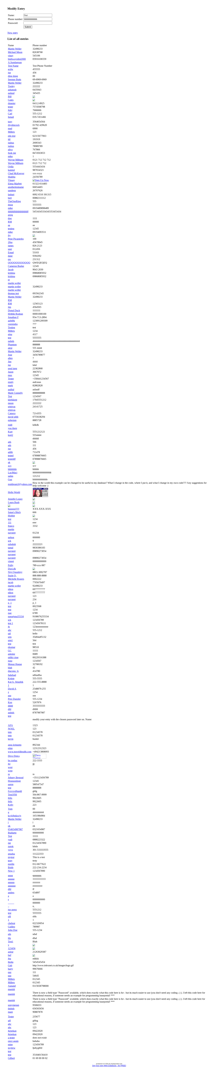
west (10, 767)
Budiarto (12, 832)
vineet (11, 561)
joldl (10, 425)
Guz (10, 479)
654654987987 (15, 829)
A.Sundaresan (15, 62)
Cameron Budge (16, 266)
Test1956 (12, 794)
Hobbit (11, 515)
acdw (10, 69)
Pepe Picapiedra (16, 238)
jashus (11, 142)
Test (10, 396)
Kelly (10, 804)
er (9, 279)
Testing (11, 327)
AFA (10, 725)
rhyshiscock (14, 125)
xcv (9, 465)
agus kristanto (14, 745)
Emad (11, 252)
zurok (11, 846)
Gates (11, 100)
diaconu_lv (13, 671)
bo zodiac (12, 760)
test (9, 337)
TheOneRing (14, 201)
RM (10, 221)
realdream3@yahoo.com (20, 484)
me (9, 843)
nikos (10, 589)
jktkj (10, 110)
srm (9, 637)
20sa (10, 242)
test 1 (10, 623)
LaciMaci (12, 472)
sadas (10, 476)
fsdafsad (12, 675)
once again (13, 1041)
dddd (10, 705)
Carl (10, 113)
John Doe (12, 930)
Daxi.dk (12, 568)
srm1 (10, 640)
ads (9, 442)
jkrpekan (12, 1031)
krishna (11, 273)
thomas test (13, 293)
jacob (10, 582)
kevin (10, 739)
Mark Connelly (15, 393)
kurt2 (10, 435)
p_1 (10, 602)
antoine (11, 654)
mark (10, 385)
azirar (10, 951)
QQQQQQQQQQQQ (19, 262)
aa (9, 225)
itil (9, 139)
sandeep (12, 190)
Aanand (12, 986)
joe (9, 72)
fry (9, 235)
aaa (9, 695)
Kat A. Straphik (15, 682)
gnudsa (11, 853)
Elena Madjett (15, 183)
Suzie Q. (12, 575)
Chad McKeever (16, 173)
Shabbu (11, 176)
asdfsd (11, 389)
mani (10, 1012)
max (10, 375)
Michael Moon (15, 52)
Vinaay (11, 180)
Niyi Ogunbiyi (15, 572)
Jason (10, 372)
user (10, 249)
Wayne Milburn (15, 159)
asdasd (11, 93)
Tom (10, 809)
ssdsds (11, 341)
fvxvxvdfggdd (15, 791)
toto (10, 732)
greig (10, 215)
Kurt (10, 431)
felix (10, 798)
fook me (12, 153)
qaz (9, 972)
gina (10, 334)
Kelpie (11, 678)
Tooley (11, 86)
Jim (9, 361)
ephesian (12, 420)
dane (10, 256)
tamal (10, 547)
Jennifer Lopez (15, 499)
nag (9, 613)
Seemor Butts (14, 79)
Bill (9, 96)
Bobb (10, 867)
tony (10, 121)
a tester (11, 1037)
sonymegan (13, 1005)
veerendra (13, 324)
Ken (10, 702)
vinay (10, 55)
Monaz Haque (15, 664)
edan (10, 748)
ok (9, 826)
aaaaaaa (12, 885)
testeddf (12, 459)
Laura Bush (13, 502)
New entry (12, 32)
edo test (11, 136)
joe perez (12, 909)
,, (8, 906)
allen (10, 358)
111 (9, 522)
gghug (11, 537)
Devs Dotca (14, 756)
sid (9, 633)
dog (10, 218)
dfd (9, 709)
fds (9, 938)
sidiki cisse (13, 657)
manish (11, 989)
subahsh (12, 544)
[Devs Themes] (39, 757)
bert (10, 198)
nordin (11, 864)
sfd (9, 916)
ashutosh (12, 89)
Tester (11, 378)
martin (11, 529)
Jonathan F (13, 317)
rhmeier (11, 103)
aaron (10, 784)
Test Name (13, 65)
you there (12, 428)
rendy (11, 382)
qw (9, 259)
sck (9, 540)
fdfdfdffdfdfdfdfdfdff (18, 211)
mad (10, 128)
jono (10, 660)
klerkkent (12, 399)
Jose (10, 354)
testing (11, 228)
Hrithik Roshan (15, 314)
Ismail (11, 117)
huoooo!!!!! (13, 509)
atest (10, 348)
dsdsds (11, 1008)
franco (11, 526)
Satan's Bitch (14, 512)
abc (9, 630)
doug (10, 204)
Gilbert (11, 1058)
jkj (9, 764)
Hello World (14, 492)
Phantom (12, 344)
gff (9, 1020)
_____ (11, 902)
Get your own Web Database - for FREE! (109, 1066)
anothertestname (16, 187)
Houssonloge (14, 781)
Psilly (10, 565)
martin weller (14, 283)
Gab (10, 965)
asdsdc (11, 712)
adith (10, 452)
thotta (10, 962)
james (11, 245)
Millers (11, 132)
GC (9, 650)
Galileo (11, 926)
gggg (10, 875)
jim (9, 307)
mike (10, 156)
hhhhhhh (12, 469)
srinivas (11, 406)
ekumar (11, 647)
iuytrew (11, 1048)
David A (12, 688)
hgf (9, 955)
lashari (11, 194)
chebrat (11, 923)
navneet (12, 532)
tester (10, 106)
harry (10, 969)
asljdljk (11, 320)
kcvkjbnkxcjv (14, 815)
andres (11, 892)
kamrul (11, 170)
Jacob (11, 269)
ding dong (13, 76)
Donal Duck (14, 310)
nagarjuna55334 (16, 616)
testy (10, 860)
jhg (9, 958)
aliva (10, 149)
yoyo (10, 849)
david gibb (13, 416)
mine (10, 1044)
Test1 (10, 941)
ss (9, 774)
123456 (11, 948)
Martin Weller (14, 48)
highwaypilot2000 (17, 59)
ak (9, 462)
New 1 (11, 871)
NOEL (11, 728)
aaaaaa (11, 879)
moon (11, 403)
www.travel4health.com (19, 751)
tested (11, 455)
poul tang (12, 368)
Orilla (11, 166)
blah (10, 667)
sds (9, 934)
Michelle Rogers (16, 579)
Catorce (12, 413)
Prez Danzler (14, 699)
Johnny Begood (15, 777)
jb (9, 626)
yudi (10, 839)
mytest (11, 857)
